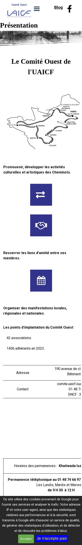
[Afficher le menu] (36, 8)
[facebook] (69, 8)
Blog (58, 7)
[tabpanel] (59, 7)
